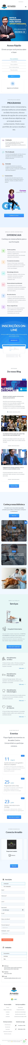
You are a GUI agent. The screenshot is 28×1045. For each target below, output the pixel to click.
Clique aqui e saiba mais (14, 646)
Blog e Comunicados (8, 1009)
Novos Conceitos (17, 1041)
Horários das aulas (7, 1033)
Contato (7, 1014)
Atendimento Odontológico (20, 1011)
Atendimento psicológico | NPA (20, 1016)
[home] (12, 6)
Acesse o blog (14, 486)
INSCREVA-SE (14, 340)
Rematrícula (7, 1027)
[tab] (14, 59)
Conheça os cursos (14, 215)
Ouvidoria (8, 1016)
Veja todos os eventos (14, 817)
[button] (25, 6)
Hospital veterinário (20, 1009)
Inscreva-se (21, 1)
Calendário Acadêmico (7, 1031)
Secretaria (8, 1029)
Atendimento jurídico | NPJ (20, 1014)
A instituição (20, 1007)
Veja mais (14, 515)
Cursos (7, 1007)
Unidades (8, 1011)
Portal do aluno (8, 1024)
